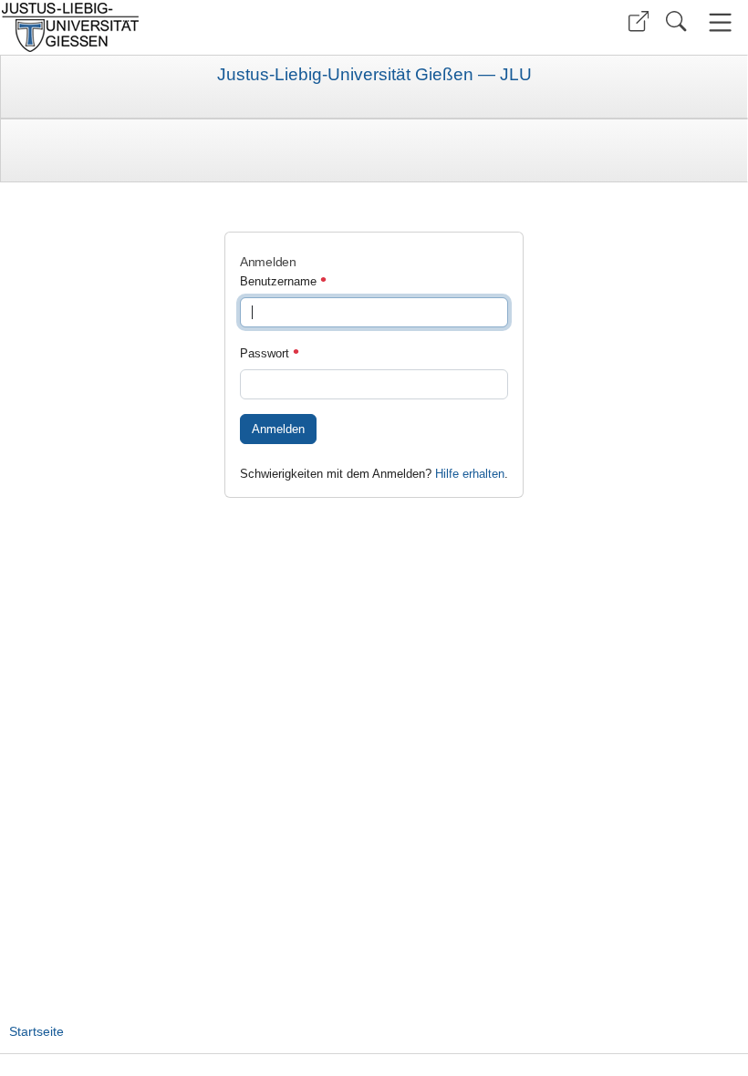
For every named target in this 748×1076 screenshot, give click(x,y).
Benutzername (280, 281)
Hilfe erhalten (469, 474)
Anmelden (278, 429)
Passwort (266, 353)
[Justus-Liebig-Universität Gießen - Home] (184, 27)
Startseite (36, 1031)
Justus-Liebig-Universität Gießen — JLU (374, 75)
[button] (639, 21)
